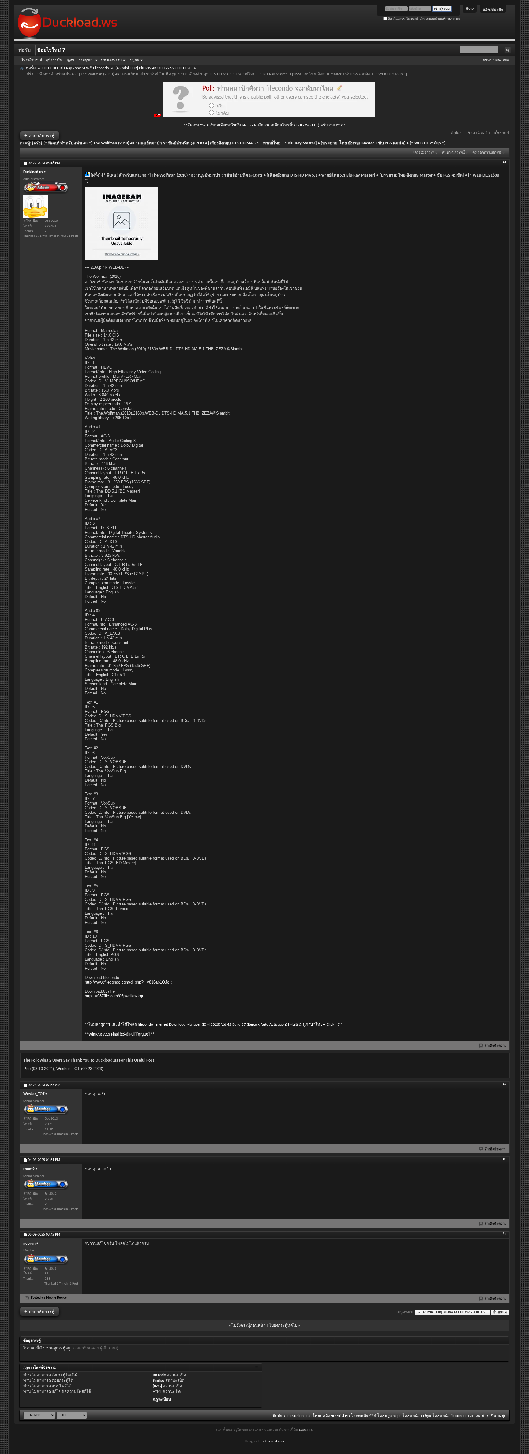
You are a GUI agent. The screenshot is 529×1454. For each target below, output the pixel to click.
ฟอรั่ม (24, 50)
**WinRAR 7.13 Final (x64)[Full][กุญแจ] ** (119, 1034)
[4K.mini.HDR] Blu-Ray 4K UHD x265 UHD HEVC (153, 68)
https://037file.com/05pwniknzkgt (114, 996)
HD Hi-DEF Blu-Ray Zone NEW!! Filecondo (75, 68)
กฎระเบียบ (162, 1400)
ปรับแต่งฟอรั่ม (111, 60)
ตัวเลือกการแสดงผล (487, 152)
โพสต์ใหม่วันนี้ (31, 60)
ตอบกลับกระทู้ (39, 135)
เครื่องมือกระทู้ (423, 152)
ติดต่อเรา (280, 1416)
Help (470, 8)
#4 (504, 1234)
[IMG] (157, 1386)
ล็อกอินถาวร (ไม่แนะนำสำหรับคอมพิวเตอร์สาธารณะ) (423, 18)
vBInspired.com (273, 1441)
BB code (159, 1375)
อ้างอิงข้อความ (495, 1046)
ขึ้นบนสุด (500, 1312)
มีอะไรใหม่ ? (51, 50)
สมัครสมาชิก (493, 9)
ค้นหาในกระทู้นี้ (453, 152)
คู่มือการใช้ (54, 60)
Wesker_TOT (68, 1068)
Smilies (158, 1381)
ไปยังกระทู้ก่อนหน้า (248, 1326)
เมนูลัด (134, 60)
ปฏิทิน (70, 60)
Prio (27, 1068)
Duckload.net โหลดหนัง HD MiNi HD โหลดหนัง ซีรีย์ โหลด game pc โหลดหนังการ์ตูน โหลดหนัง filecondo (378, 1416)
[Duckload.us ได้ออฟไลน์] (35, 206)
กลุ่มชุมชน (86, 60)
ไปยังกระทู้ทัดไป (283, 1326)
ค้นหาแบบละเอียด (496, 60)
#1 (504, 162)
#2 (504, 1084)
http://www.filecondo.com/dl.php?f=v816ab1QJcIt (128, 982)
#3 (504, 1159)
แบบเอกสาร (478, 1416)
